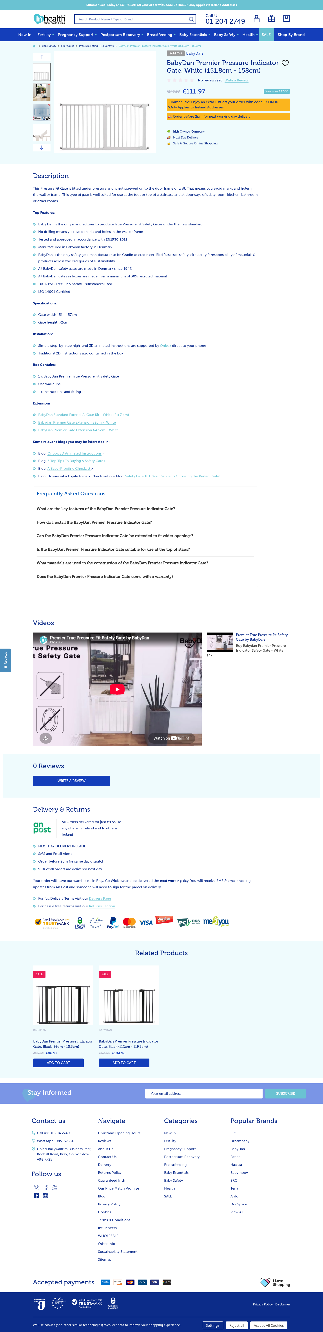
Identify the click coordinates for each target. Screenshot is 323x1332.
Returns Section (102, 906)
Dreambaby (239, 1141)
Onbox (165, 345)
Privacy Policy (109, 1204)
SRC (233, 1133)
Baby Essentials (193, 34)
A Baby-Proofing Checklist (69, 468)
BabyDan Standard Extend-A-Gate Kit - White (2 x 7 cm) (83, 415)
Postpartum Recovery (120, 34)
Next (42, 147)
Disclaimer (282, 1304)
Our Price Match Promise (118, 1188)
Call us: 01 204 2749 (53, 1133)
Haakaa (236, 1165)
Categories (181, 1121)
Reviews (104, 1141)
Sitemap (104, 1259)
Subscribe (285, 1093)
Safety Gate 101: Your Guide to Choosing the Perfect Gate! (172, 476)
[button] (275, 1282)
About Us (105, 1149)
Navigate (111, 1121)
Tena (234, 1188)
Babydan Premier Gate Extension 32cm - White (77, 422)
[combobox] (135, 19)
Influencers (107, 1228)
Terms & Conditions (114, 1220)
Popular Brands (254, 1121)
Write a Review (237, 80)
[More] (53, 34)
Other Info (106, 1244)
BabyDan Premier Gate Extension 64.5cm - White (79, 430)
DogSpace (238, 1204)
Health (248, 34)
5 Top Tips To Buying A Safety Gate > (76, 461)
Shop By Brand (291, 34)
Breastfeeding (159, 34)
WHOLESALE (108, 1236)
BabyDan (237, 1149)
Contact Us (107, 1157)
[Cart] (286, 18)
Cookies (104, 1212)
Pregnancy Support (75, 34)
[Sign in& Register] (256, 18)
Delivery (104, 1165)
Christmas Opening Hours (119, 1133)
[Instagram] (36, 1187)
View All (236, 1212)
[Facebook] (45, 1187)
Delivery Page (100, 898)
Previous (42, 57)
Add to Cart (58, 1063)
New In (24, 34)
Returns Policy (110, 1172)
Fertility (44, 34)
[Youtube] (54, 1187)
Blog (101, 1196)
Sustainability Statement (118, 1251)
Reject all (236, 1325)
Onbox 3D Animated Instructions (74, 453)
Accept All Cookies (269, 1325)
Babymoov (239, 1172)
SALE (266, 34)
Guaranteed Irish (111, 1180)
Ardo (234, 1196)
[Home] (35, 45)
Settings (213, 1325)
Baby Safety (224, 34)
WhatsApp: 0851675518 (56, 1141)
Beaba (235, 1157)
